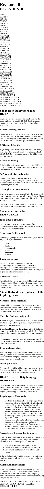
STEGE (13, 482)
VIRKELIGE (35, 482)
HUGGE (20, 484)
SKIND (13, 484)
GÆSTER (30, 484)
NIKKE (14, 486)
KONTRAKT (23, 482)
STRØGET (4, 482)
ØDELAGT (4, 486)
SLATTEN (4, 484)
